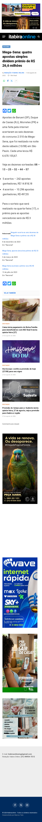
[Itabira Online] (22, 37)
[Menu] (3, 36)
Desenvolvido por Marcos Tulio (12, 815)
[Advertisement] (21, 531)
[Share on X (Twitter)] (11, 81)
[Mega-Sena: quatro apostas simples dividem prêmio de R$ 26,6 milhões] (21, 95)
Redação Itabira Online (14, 73)
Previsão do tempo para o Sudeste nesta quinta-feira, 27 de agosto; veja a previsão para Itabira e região (20, 410)
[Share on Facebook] (8, 81)
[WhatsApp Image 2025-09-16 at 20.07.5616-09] (19, 692)
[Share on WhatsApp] (4, 81)
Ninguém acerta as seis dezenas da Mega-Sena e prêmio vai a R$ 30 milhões (20, 236)
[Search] (38, 36)
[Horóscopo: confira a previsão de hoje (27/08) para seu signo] (21, 351)
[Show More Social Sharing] (16, 81)
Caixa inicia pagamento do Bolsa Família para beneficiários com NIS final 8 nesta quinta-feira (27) (19, 330)
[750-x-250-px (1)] (21, 10)
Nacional (6, 46)
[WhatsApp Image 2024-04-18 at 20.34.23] (19, 627)
